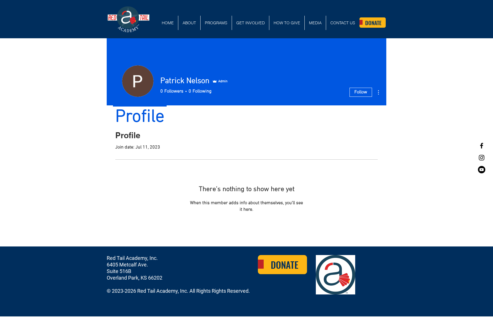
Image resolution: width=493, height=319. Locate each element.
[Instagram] (481, 157)
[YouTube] (481, 169)
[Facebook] (481, 145)
